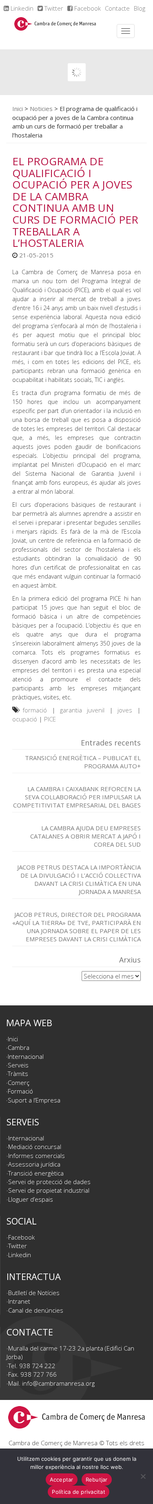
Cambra (18, 1047)
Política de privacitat (78, 1491)
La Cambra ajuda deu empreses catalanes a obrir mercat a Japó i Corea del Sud (85, 836)
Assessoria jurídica (34, 1164)
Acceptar (61, 1479)
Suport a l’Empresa (34, 1100)
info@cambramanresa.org (58, 1383)
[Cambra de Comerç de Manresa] (55, 31)
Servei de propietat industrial (48, 1190)
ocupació (24, 719)
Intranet (19, 1301)
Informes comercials (36, 1155)
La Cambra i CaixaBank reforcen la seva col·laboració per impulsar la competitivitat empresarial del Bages (77, 797)
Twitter (53, 8)
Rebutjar (97, 1479)
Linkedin (21, 8)
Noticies (41, 108)
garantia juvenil (82, 710)
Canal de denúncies (35, 1310)
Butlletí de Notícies (34, 1293)
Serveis (18, 1065)
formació (34, 710)
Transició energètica (36, 1173)
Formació (20, 1091)
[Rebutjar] (143, 1476)
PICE (50, 719)
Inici (17, 108)
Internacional (26, 1056)
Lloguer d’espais (30, 1199)
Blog (139, 8)
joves (125, 710)
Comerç (18, 1082)
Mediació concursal (34, 1146)
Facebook (87, 8)
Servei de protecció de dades (49, 1182)
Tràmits (18, 1073)
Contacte (117, 8)
